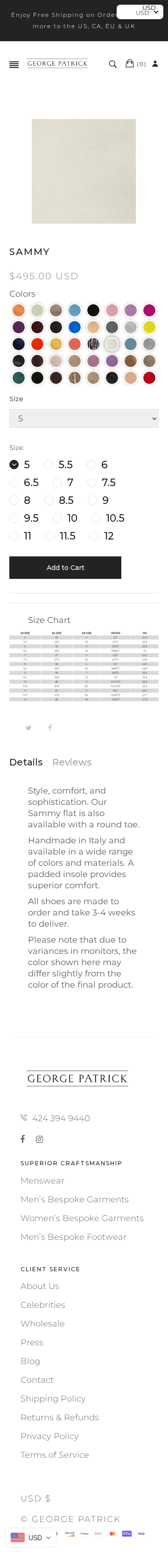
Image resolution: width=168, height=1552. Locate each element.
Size (16, 399)
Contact (37, 1380)
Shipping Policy (53, 1399)
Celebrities (43, 1305)
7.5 (107, 482)
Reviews (72, 762)
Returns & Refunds (60, 1417)
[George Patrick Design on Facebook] (24, 1139)
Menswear (42, 1181)
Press (32, 1342)
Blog (30, 1361)
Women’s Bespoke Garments (82, 1218)
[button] (19, 310)
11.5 (66, 536)
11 (26, 536)
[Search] (114, 64)
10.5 (114, 518)
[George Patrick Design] (58, 64)
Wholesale (43, 1324)
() (142, 63)
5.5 (64, 464)
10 (70, 518)
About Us (40, 1286)
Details (26, 762)
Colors (22, 294)
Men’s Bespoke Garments (75, 1199)
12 (107, 536)
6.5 (30, 482)
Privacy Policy (50, 1436)
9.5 (30, 518)
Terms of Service (55, 1455)
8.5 (65, 500)
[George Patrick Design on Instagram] (39, 1139)
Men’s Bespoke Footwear (73, 1237)
